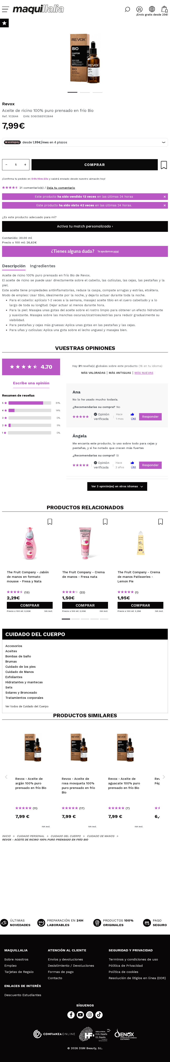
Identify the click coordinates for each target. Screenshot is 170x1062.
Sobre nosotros (16, 959)
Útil (133, 419)
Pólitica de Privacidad (126, 965)
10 (39, 178)
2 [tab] (85, 92)
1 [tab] (72, 92)
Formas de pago (61, 972)
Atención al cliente (67, 950)
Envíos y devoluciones (65, 959)
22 (45, 178)
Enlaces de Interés (22, 986)
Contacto (55, 978)
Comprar (29, 605)
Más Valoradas (93, 372)
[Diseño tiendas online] (126, 1034)
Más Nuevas (144, 372)
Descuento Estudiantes (22, 995)
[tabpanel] (85, 56)
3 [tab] (97, 92)
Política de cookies (123, 972)
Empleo (10, 965)
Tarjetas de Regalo (19, 972)
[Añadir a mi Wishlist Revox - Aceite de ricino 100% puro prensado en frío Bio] (164, 165)
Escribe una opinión (31, 383)
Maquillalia (16, 950)
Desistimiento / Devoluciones (71, 965)
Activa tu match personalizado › (85, 226)
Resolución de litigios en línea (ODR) (137, 978)
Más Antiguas (120, 372)
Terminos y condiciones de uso (133, 959)
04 (33, 178)
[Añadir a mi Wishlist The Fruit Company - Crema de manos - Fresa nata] (85, 522)
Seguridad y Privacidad (131, 950)
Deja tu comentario (61, 187)
